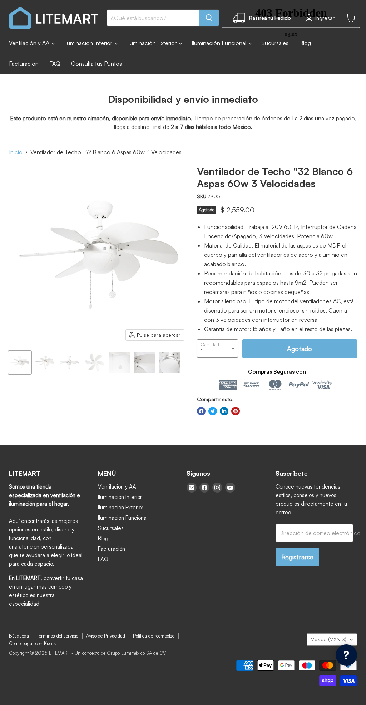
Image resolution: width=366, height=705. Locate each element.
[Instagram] (217, 487)
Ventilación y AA (30, 42)
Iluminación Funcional (123, 517)
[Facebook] (204, 487)
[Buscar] (209, 18)
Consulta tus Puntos (96, 63)
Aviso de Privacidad (105, 636)
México (328, 639)
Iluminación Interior (89, 42)
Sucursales (111, 528)
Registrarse (297, 557)
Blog (103, 538)
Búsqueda (19, 636)
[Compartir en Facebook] (201, 411)
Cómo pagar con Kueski (33, 643)
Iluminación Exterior (152, 42)
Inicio (16, 152)
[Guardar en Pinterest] (235, 411)
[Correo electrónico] (192, 487)
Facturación (24, 63)
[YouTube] (230, 487)
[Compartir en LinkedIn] (224, 411)
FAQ (54, 63)
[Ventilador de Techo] (19, 362)
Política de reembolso (153, 636)
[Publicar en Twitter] (212, 411)
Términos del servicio (57, 636)
